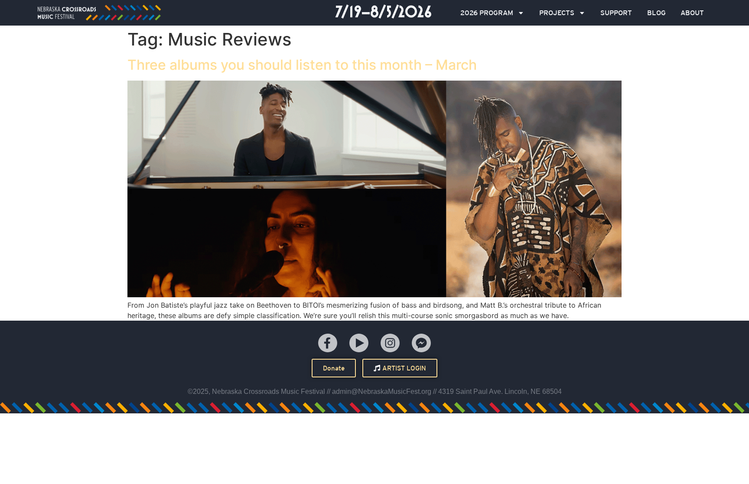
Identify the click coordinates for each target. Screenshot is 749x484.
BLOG (656, 13)
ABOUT (692, 13)
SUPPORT (616, 13)
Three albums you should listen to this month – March (302, 64)
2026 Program (486, 13)
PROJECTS (556, 13)
